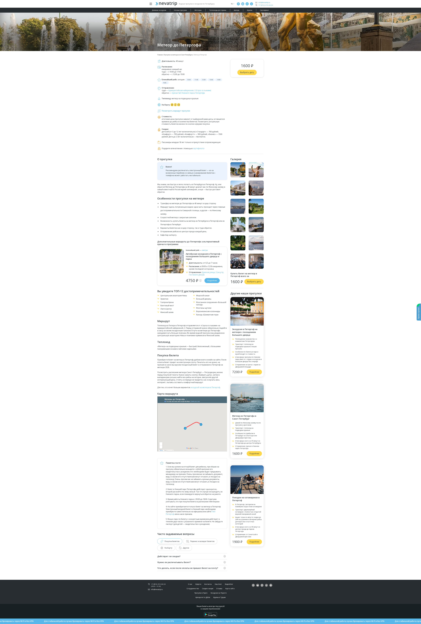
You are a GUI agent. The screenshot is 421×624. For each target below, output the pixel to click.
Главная (160, 55)
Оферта (198, 584)
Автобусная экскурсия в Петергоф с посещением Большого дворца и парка (204, 256)
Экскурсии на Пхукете (218, 593)
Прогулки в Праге (200, 593)
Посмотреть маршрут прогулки (176, 111)
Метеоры (198, 10)
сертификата (198, 148)
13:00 (211, 80)
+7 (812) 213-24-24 (266, 5)
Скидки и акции (207, 588)
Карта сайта (230, 588)
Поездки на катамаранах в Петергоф (246, 499)
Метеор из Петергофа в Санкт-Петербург (244, 417)
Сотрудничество (193, 588)
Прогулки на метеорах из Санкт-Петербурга (178, 55)
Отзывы (219, 588)
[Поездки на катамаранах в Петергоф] (247, 479)
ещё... (165, 83)
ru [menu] (232, 4)
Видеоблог (229, 584)
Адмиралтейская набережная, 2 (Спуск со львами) (189, 90)
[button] (200, 280)
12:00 (203, 80)
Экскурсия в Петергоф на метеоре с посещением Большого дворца (244, 332)
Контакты (208, 584)
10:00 (189, 80)
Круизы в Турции (219, 597)
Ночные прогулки (180, 10)
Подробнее (212, 280)
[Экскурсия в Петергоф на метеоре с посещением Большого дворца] (247, 311)
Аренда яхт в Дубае (202, 597)
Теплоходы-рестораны (217, 10)
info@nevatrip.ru (264, 2)
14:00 (218, 80)
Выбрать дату (247, 72)
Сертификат (264, 10)
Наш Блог (218, 584)
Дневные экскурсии (159, 10)
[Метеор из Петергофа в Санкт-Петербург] (247, 398)
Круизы (249, 10)
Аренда (236, 10)
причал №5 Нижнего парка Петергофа (188, 93)
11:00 (196, 80)
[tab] (169, 541)
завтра (205, 250)
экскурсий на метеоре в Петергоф (205, 387)
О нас (190, 584)
